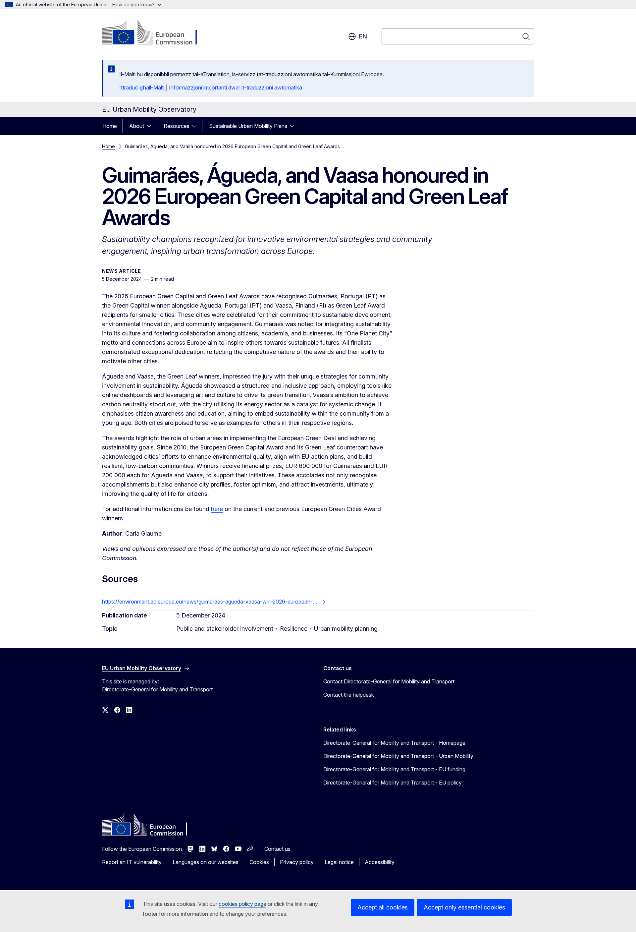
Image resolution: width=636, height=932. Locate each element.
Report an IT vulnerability (132, 862)
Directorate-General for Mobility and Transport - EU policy (392, 782)
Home (109, 126)
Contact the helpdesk (348, 694)
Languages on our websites (205, 862)
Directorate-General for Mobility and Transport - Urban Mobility (398, 756)
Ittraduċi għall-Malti (142, 87)
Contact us (277, 848)
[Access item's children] (151, 126)
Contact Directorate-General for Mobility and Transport (388, 681)
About (136, 126)
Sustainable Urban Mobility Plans (248, 126)
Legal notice (339, 862)
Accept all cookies (382, 907)
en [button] (363, 36)
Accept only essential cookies (464, 907)
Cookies (259, 862)
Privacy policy (297, 862)
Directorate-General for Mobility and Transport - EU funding (394, 769)
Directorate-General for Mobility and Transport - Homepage (394, 742)
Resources (176, 126)
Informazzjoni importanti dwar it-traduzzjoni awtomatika (235, 87)
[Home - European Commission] (155, 33)
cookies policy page (242, 904)
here (217, 508)
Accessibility (380, 862)
